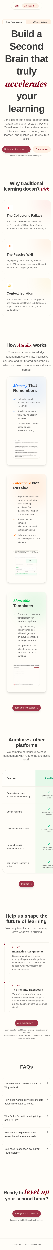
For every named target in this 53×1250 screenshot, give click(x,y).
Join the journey (25, 1023)
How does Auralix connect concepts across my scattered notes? (23, 1102)
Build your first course (14, 149)
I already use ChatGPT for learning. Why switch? (23, 1085)
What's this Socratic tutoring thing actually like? (22, 1118)
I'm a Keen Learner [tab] (14, 22)
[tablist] (26, 21)
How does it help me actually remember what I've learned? (20, 1134)
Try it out (25, 884)
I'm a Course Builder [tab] (38, 22)
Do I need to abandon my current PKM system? (22, 1151)
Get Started (29, 6)
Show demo (42, 149)
